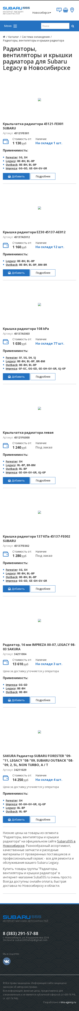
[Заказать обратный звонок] (59, 11)
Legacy (11, 161)
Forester (11, 157)
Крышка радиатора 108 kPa (26, 328)
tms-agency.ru (68, 1002)
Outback (12, 164)
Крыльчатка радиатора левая (28, 432)
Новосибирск (40, 12)
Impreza (11, 168)
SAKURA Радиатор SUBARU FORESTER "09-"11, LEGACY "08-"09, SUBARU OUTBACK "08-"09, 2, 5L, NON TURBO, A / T (38, 760)
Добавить (18, 176)
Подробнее (43, 176)
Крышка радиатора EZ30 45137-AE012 (34, 232)
